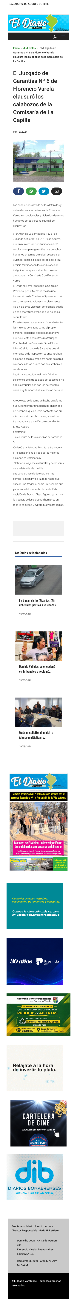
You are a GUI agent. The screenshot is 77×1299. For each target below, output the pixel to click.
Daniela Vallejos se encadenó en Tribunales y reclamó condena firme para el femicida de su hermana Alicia (38, 673)
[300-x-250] (35, 928)
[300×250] (35, 1090)
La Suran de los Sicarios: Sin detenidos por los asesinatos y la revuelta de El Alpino (38, 605)
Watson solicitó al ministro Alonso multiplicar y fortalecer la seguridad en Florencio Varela (36, 739)
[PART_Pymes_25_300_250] (35, 983)
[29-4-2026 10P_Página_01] (38, 873)
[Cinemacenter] (38, 1123)
